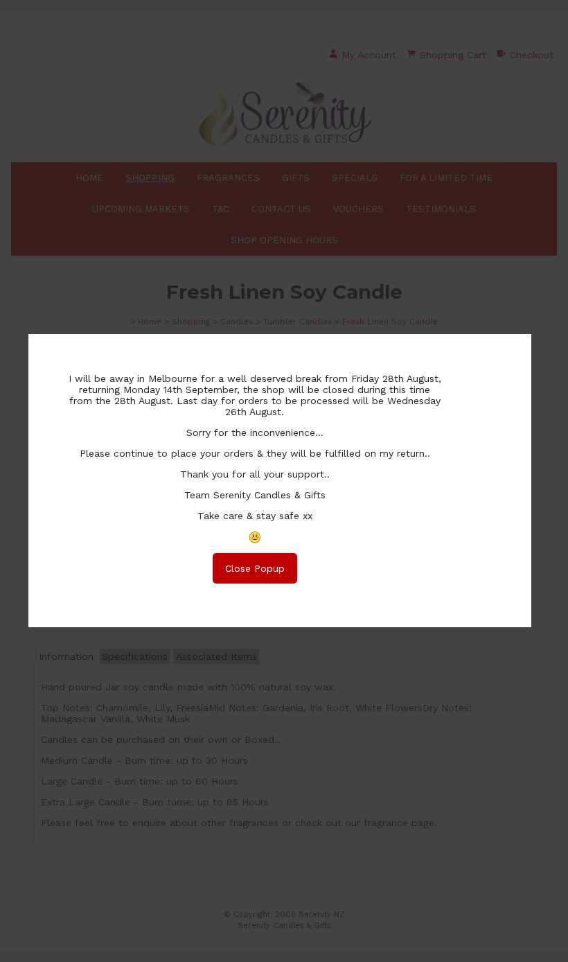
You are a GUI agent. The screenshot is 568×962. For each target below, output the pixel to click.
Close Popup (255, 568)
